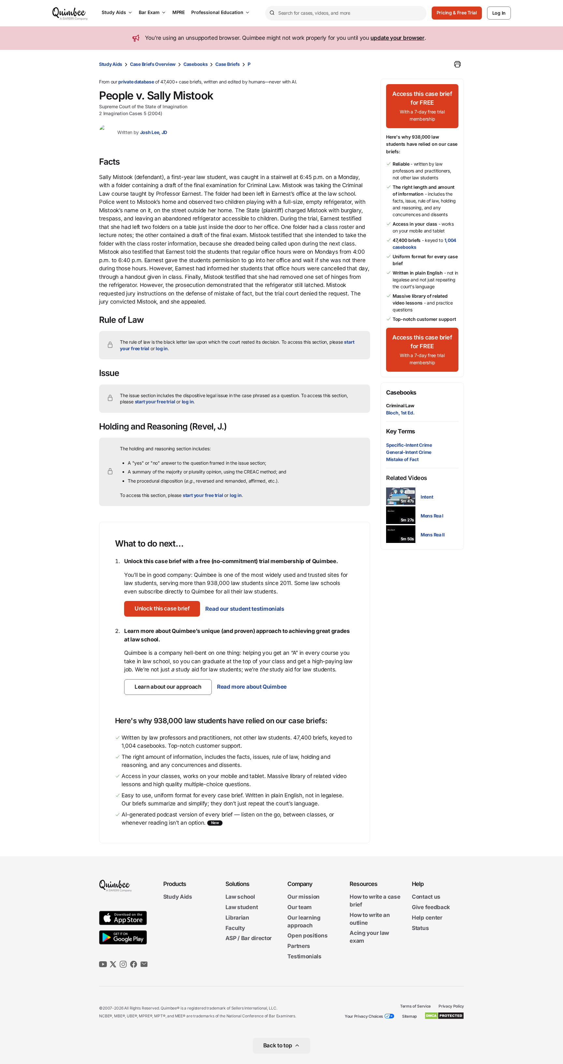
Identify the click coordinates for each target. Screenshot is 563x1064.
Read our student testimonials (244, 609)
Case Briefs (227, 64)
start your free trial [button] (155, 401)
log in (162, 348)
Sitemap (409, 1016)
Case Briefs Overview (153, 64)
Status (420, 928)
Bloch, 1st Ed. (400, 412)
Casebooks (195, 64)
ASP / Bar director (248, 938)
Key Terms (400, 431)
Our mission (303, 897)
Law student (241, 907)
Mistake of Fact (402, 459)
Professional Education (217, 12)
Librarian (237, 917)
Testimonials (304, 956)
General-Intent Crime (408, 452)
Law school (240, 897)
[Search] (271, 13)
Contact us (426, 897)
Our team (299, 907)
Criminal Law (400, 405)
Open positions (307, 936)
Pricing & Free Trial (457, 12)
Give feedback (431, 907)
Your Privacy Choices (364, 1016)
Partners (298, 946)
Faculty (235, 928)
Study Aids (114, 12)
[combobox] (345, 13)
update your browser (397, 38)
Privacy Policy (451, 1006)
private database (136, 81)
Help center (427, 917)
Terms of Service (415, 1006)
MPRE (178, 12)
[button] (162, 609)
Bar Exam (149, 12)
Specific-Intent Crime (409, 445)
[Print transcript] (457, 64)
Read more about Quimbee (252, 686)
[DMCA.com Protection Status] (444, 1016)
